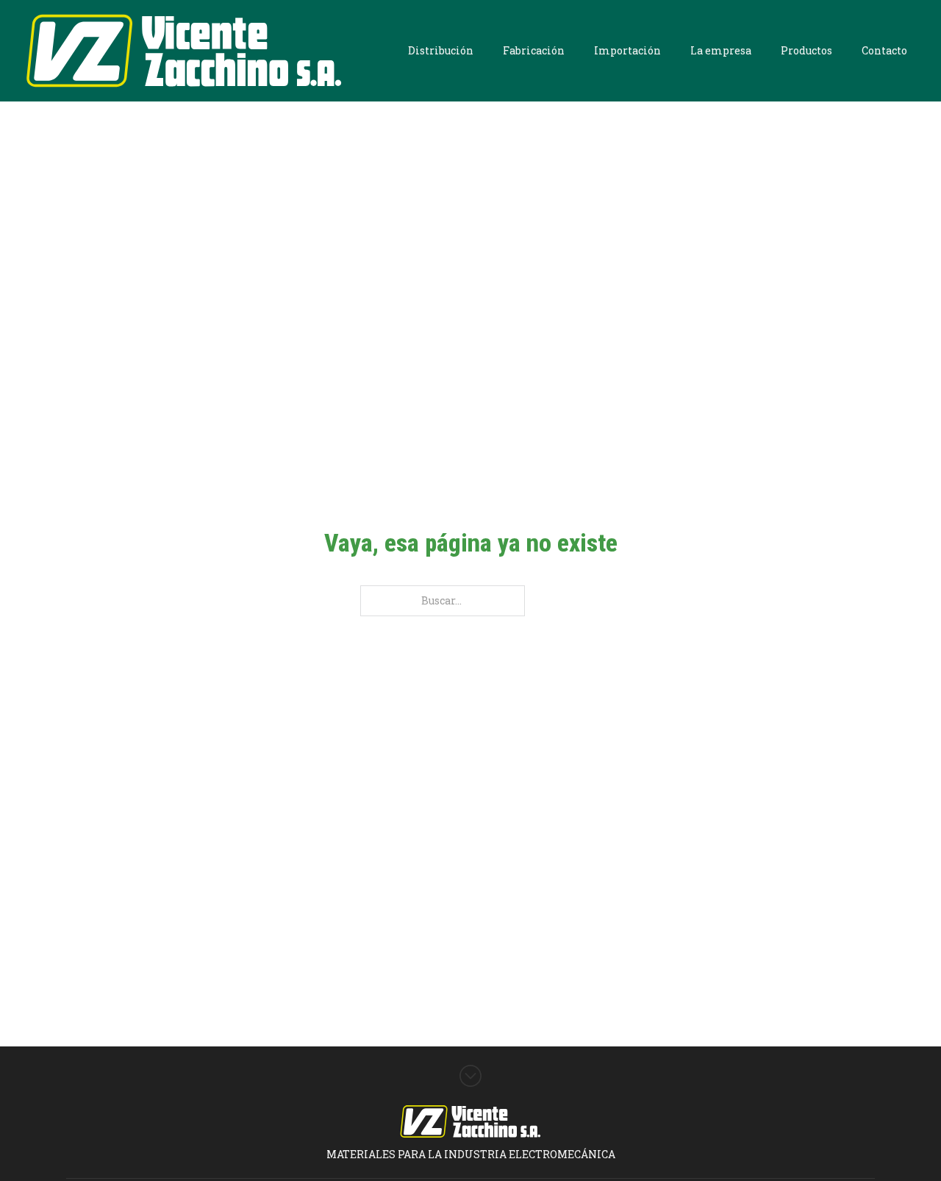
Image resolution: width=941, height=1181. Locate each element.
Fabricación (534, 50)
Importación (627, 50)
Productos (806, 50)
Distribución (440, 50)
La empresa (720, 50)
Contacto (884, 50)
